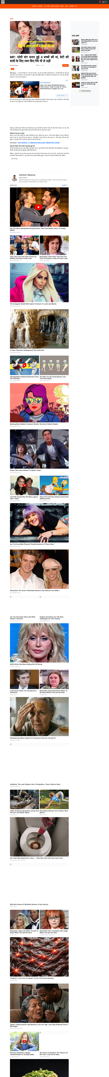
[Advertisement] (54, 12)
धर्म (76, 6)
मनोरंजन (62, 6)
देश (45, 6)
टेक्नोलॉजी (71, 6)
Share (66, 65)
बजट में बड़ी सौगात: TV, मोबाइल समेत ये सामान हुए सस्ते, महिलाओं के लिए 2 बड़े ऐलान (39, 143)
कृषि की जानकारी (55, 6)
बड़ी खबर (34, 6)
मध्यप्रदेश (40, 6)
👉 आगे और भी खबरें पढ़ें (84, 91)
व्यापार (66, 6)
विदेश (48, 6)
